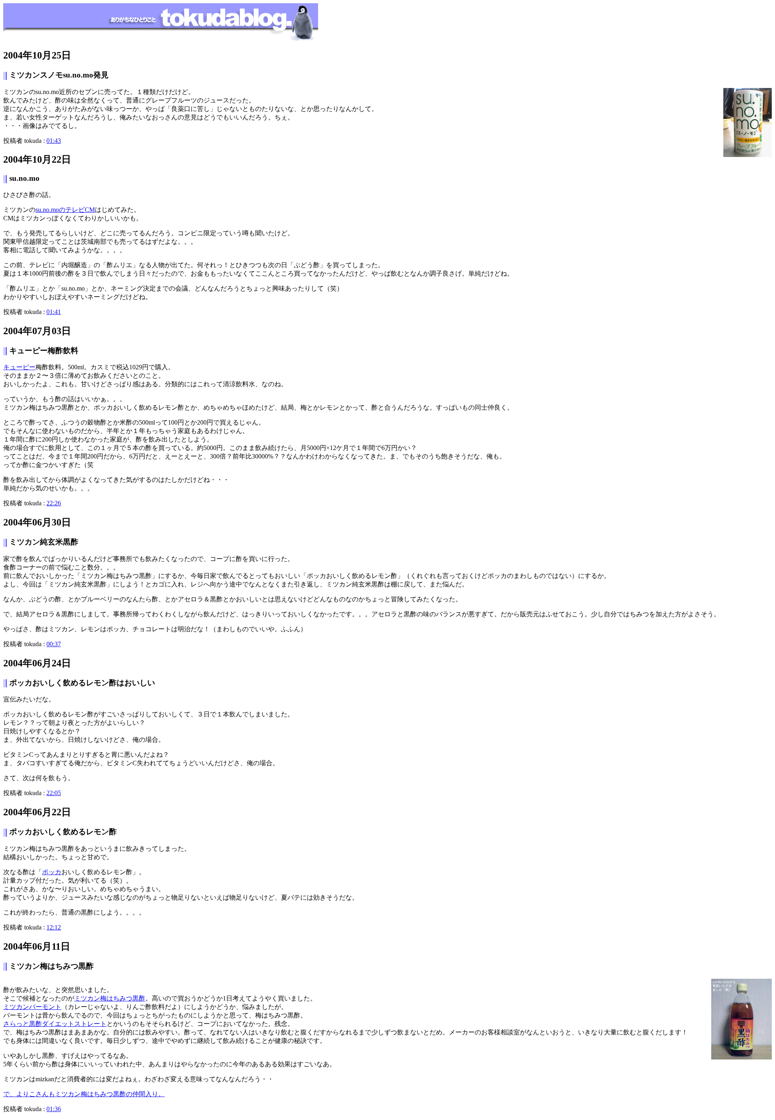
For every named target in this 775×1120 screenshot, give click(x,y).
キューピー (19, 367)
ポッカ (51, 872)
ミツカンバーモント (32, 1006)
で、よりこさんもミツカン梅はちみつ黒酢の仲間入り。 (84, 1094)
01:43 (53, 140)
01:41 (53, 311)
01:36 (53, 1108)
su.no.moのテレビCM (65, 209)
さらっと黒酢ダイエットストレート (55, 1023)
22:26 (53, 503)
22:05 (53, 792)
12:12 (53, 927)
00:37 (53, 644)
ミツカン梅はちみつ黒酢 (109, 998)
